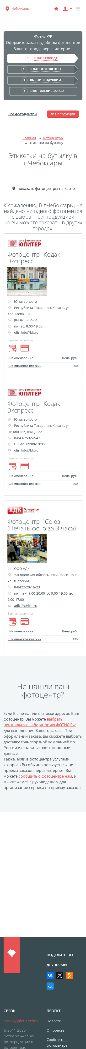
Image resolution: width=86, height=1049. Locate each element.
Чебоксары (20, 8)
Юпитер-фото (25, 301)
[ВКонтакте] (50, 975)
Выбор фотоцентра (45, 69)
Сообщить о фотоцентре (57, 1042)
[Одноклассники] (69, 975)
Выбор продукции (45, 80)
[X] (59, 975)
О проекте (55, 1030)
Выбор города (46, 58)
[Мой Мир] (50, 986)
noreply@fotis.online (21, 1021)
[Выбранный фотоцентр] (56, 8)
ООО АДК (22, 568)
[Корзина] (77, 8)
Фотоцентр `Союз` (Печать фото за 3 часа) (41, 525)
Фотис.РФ (43, 36)
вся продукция (63, 114)
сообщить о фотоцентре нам (45, 776)
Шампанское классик (24, 366)
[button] (67, 8)
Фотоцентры (53, 138)
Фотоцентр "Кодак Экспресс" (33, 257)
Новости (54, 1021)
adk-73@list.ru (25, 605)
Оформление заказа (47, 91)
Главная (29, 138)
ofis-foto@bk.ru (26, 332)
